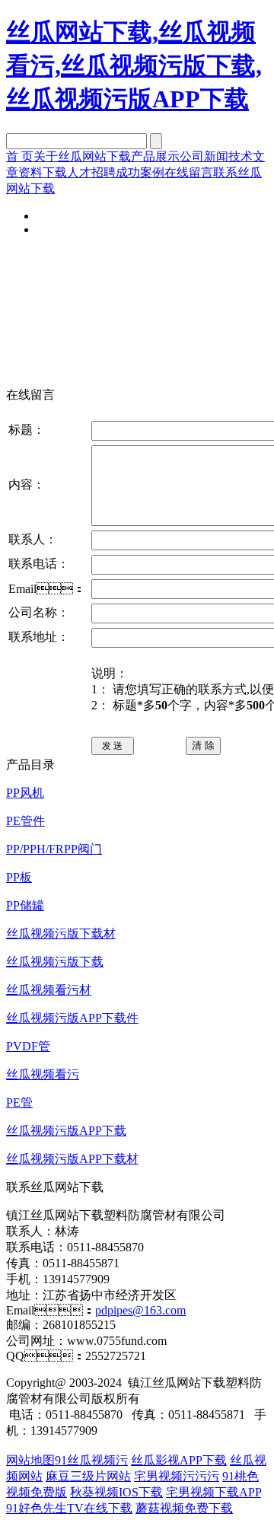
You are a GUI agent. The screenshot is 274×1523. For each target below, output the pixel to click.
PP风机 (25, 792)
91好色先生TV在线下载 (69, 1508)
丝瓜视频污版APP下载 (66, 1130)
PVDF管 (28, 1046)
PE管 (19, 1102)
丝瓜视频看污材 (48, 989)
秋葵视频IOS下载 (116, 1492)
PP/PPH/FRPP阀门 (54, 849)
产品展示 (155, 156)
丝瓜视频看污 (42, 1074)
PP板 (19, 877)
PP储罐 (25, 905)
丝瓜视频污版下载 (55, 961)
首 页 (19, 156)
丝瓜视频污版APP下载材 (72, 1158)
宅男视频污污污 (176, 1476)
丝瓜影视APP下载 (179, 1460)
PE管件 (25, 820)
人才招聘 (91, 172)
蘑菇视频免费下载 (184, 1508)
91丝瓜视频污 (91, 1460)
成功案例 (140, 172)
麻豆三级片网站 (88, 1476)
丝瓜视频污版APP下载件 (72, 1018)
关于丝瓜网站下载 (82, 156)
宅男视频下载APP (213, 1492)
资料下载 (42, 172)
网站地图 (30, 1460)
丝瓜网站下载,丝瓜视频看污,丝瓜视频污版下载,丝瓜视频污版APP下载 (134, 65)
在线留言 (188, 172)
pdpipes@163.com (140, 1310)
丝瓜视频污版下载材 (61, 933)
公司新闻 (204, 156)
